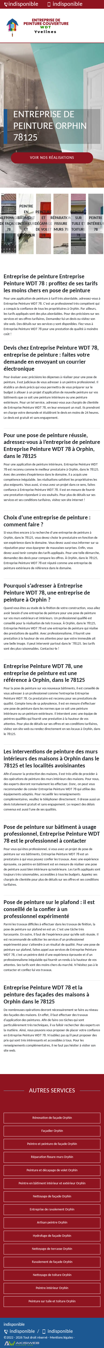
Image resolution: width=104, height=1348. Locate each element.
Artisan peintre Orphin (52, 1222)
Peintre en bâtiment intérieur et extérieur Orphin (52, 1183)
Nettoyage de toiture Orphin (52, 1275)
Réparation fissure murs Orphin (52, 1157)
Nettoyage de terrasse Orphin (52, 1249)
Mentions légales (61, 1338)
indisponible (23, 4)
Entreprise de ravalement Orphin (52, 1209)
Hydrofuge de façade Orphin (52, 1236)
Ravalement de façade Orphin (52, 1262)
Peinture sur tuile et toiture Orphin (52, 1301)
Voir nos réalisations (52, 158)
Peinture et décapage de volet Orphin (52, 1170)
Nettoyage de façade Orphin (52, 1196)
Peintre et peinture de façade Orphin (52, 1144)
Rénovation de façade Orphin (52, 1118)
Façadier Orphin (52, 1131)
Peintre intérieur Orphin (52, 1288)
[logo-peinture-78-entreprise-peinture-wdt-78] (39, 25)
